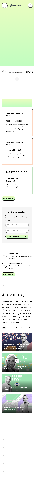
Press (10, 328)
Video (16, 328)
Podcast (24, 328)
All (4, 328)
